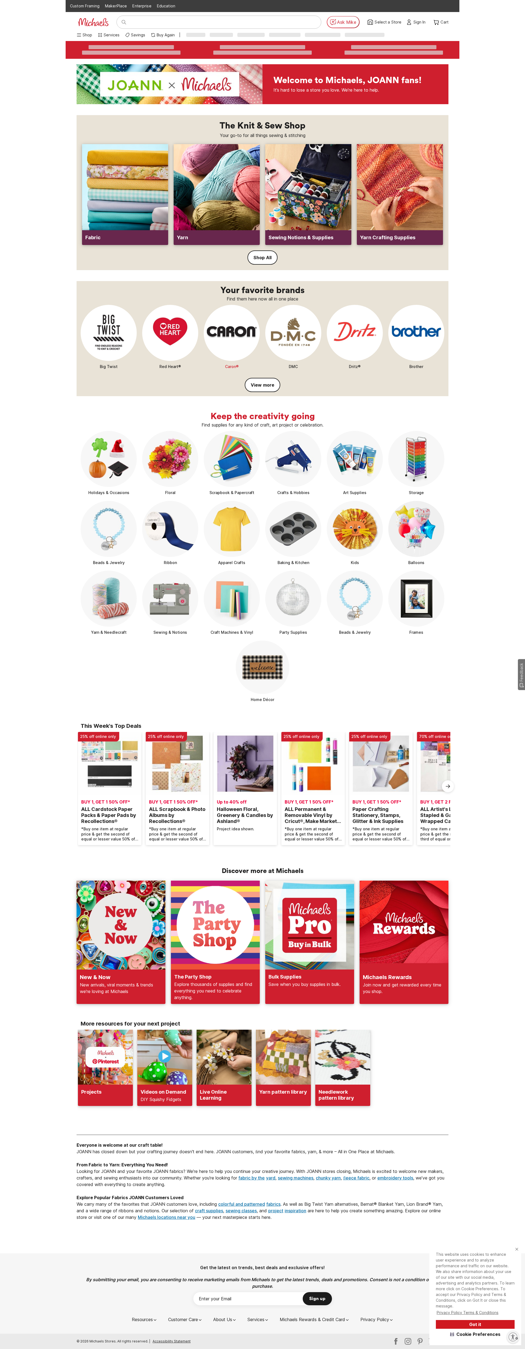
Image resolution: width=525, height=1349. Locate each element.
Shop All (262, 257)
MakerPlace (116, 6)
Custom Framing (85, 6)
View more (262, 385)
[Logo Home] (93, 22)
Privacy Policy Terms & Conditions (467, 1312)
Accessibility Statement (172, 1341)
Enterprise (141, 6)
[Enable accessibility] (513, 1337)
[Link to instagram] (408, 1341)
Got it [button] (475, 1324)
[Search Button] (124, 22)
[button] (475, 1334)
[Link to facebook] (396, 1341)
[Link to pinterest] (420, 1341)
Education (166, 6)
